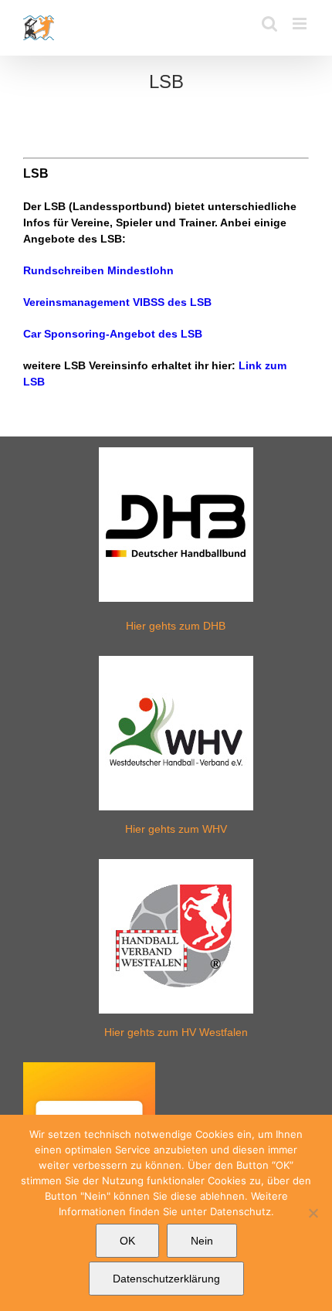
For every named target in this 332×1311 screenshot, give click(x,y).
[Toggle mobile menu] (301, 23)
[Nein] (312, 1213)
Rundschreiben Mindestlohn (98, 270)
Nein (202, 1241)
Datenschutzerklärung (166, 1278)
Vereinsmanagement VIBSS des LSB (117, 302)
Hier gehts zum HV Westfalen (176, 1032)
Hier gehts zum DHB (175, 626)
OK (127, 1241)
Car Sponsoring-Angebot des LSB (112, 334)
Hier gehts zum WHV (176, 829)
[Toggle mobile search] (269, 23)
